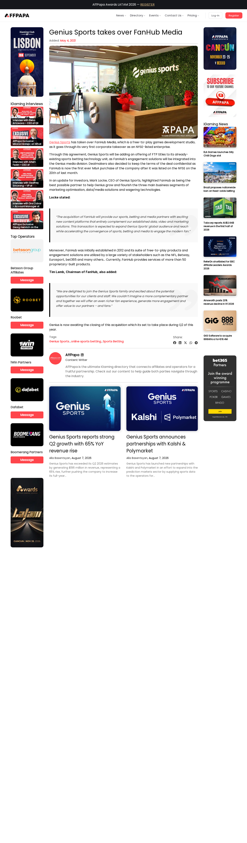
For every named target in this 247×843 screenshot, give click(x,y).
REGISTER (147, 4)
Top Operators (23, 236)
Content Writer (76, 360)
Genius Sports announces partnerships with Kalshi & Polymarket (156, 444)
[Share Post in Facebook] (174, 343)
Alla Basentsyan (59, 458)
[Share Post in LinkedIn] (180, 343)
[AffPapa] (55, 363)
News (120, 15)
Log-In (215, 15)
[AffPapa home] (17, 15)
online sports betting (86, 341)
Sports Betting (113, 341)
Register (234, 15)
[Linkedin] (82, 355)
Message (27, 280)
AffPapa (72, 354)
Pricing (192, 15)
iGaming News (216, 124)
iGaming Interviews (27, 104)
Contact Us (173, 15)
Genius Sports (59, 142)
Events (154, 15)
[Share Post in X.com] (185, 343)
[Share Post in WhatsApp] (190, 343)
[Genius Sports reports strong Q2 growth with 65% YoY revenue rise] (85, 408)
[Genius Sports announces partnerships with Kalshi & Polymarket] (162, 408)
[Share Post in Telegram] (196, 343)
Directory (136, 15)
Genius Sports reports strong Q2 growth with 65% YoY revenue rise (81, 444)
